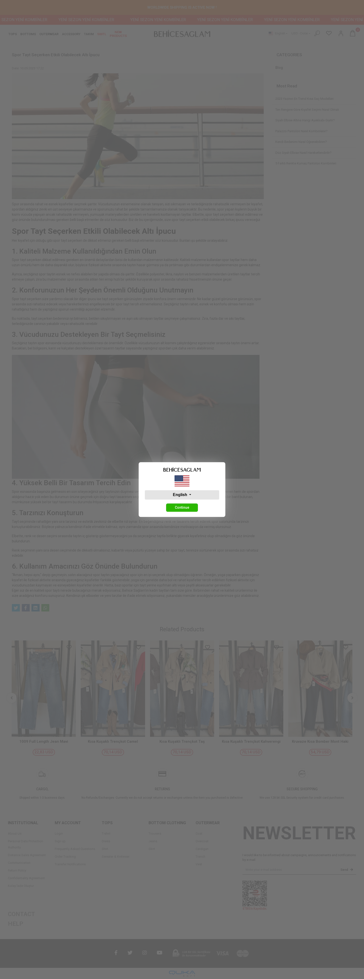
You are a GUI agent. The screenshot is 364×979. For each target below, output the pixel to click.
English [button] (180, 495)
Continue (182, 507)
